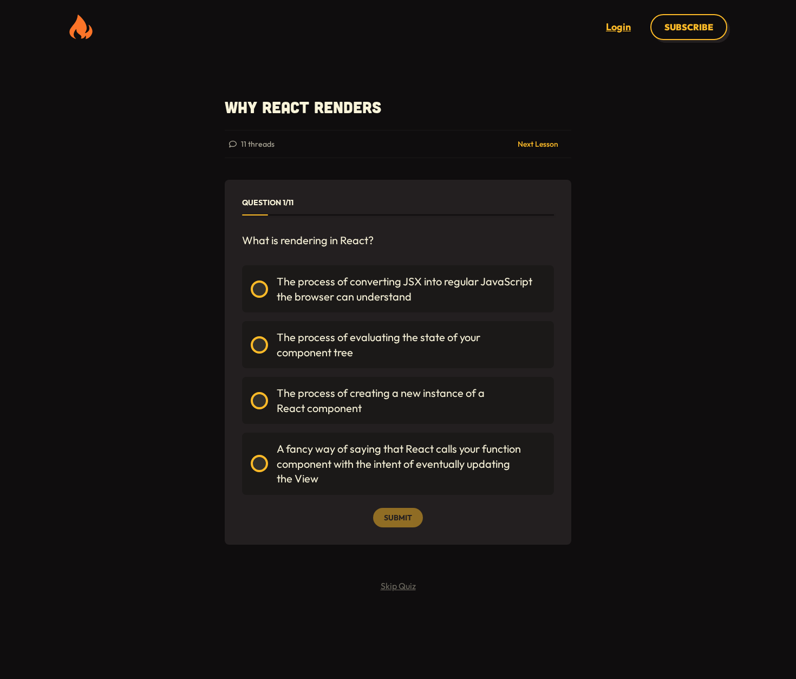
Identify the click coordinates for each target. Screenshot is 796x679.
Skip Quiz (398, 585)
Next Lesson (538, 144)
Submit (398, 518)
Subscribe (688, 27)
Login (618, 27)
